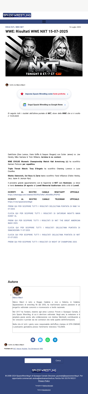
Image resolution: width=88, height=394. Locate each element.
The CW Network (33, 348)
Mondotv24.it (46, 390)
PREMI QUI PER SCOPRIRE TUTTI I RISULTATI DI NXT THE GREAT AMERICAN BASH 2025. (44, 221)
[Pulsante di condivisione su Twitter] (40, 340)
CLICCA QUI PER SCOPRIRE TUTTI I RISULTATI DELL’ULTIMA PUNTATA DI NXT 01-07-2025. (44, 236)
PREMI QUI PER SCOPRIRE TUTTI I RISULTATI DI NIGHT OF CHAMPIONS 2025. (42, 242)
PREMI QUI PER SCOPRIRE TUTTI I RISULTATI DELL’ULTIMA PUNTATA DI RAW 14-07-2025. (44, 207)
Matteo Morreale (48, 386)
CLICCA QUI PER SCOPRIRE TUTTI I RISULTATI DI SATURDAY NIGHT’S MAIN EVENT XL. (44, 214)
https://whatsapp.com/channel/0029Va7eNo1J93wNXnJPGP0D (34, 195)
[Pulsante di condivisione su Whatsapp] (47, 340)
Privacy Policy (44, 381)
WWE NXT (20, 27)
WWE (41, 348)
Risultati (10, 27)
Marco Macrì (18, 298)
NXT (14, 348)
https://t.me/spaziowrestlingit (20, 202)
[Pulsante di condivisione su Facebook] (33, 340)
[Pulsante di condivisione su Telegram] (55, 340)
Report (19, 348)
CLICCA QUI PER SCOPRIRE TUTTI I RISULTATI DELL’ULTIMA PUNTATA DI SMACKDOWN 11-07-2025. (44, 229)
